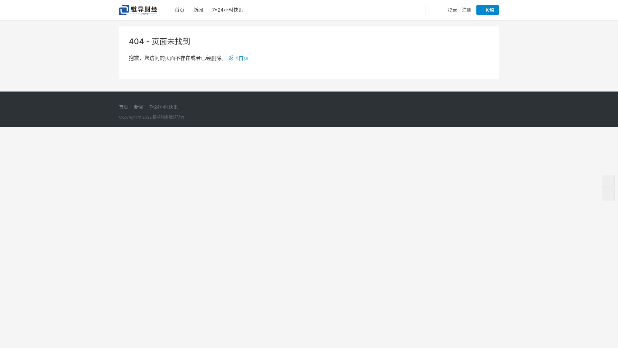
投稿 (489, 10)
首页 (179, 10)
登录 (452, 10)
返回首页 (238, 58)
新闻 (198, 10)
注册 (467, 10)
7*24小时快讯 (227, 10)
